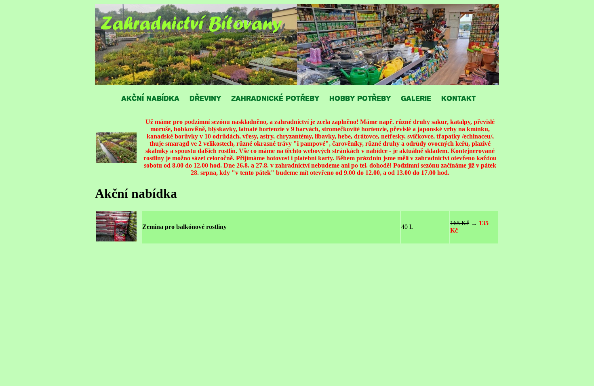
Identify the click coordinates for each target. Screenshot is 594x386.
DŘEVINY (205, 98)
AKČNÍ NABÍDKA (150, 98)
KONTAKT (458, 98)
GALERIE (416, 98)
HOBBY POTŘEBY (360, 98)
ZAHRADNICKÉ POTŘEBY (275, 98)
